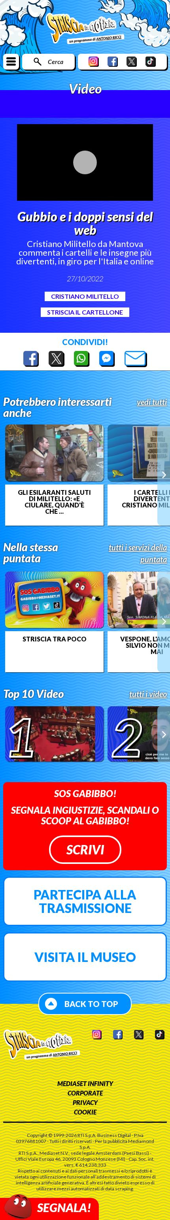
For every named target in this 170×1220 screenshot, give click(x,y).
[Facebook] (113, 61)
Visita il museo (85, 957)
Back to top (91, 1004)
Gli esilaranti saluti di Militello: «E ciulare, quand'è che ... (54, 502)
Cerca (55, 61)
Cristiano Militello (85, 296)
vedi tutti (152, 402)
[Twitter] (132, 61)
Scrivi (85, 849)
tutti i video (148, 694)
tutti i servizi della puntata (138, 553)
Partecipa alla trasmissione (85, 901)
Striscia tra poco (55, 639)
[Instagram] (94, 61)
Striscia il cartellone (85, 312)
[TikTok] (150, 61)
